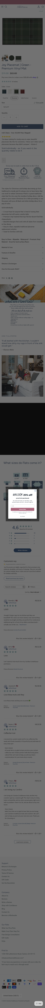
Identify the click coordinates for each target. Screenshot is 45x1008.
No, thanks (22, 516)
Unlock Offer (22, 509)
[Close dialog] (35, 491)
